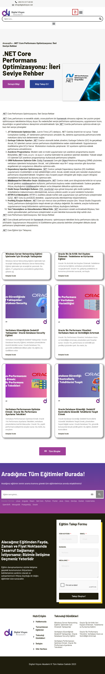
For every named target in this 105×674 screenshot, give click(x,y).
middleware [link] (27, 183)
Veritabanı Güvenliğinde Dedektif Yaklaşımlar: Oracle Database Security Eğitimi (25, 333)
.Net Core (39, 501)
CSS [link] (41, 189)
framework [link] (61, 118)
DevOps (74, 501)
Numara (62, 547)
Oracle (35, 505)
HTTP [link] (10, 195)
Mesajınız (63, 560)
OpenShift (6, 505)
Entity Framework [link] (45, 160)
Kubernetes (90, 501)
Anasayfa (7, 43)
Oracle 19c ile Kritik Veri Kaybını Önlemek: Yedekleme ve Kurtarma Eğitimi (75, 256)
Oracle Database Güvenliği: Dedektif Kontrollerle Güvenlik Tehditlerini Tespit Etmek (78, 412)
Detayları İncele (11, 276)
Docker (81, 501)
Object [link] (65, 160)
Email (82, 534)
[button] (80, 12)
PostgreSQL (26, 505)
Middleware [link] (13, 180)
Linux (18, 501)
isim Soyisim (64, 534)
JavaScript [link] (49, 189)
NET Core (66, 132)
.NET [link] (5, 114)
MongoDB (16, 505)
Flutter (54, 501)
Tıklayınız (27, 230)
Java (61, 501)
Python (48, 501)
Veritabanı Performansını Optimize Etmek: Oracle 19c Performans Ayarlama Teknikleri (23, 412)
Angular (25, 501)
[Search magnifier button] (100, 19)
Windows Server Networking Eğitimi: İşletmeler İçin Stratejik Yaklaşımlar (24, 255)
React (32, 501)
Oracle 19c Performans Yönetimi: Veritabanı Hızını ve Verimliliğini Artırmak (78, 331)
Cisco (67, 501)
